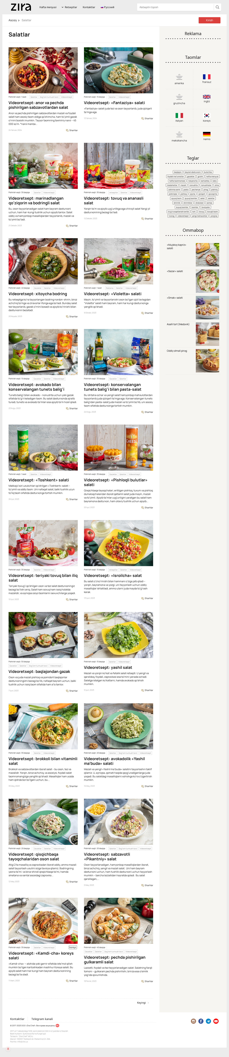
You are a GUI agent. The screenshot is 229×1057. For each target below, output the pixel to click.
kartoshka (205, 180)
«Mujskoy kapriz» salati (176, 246)
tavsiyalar (205, 207)
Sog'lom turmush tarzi (49, 97)
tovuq (201, 211)
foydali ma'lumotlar (175, 176)
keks (215, 180)
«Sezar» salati (175, 271)
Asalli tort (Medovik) (178, 324)
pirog (206, 189)
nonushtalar (206, 185)
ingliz (207, 101)
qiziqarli (201, 194)
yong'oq (213, 216)
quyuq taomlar (191, 198)
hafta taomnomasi (177, 180)
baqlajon (177, 172)
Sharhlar (73, 130)
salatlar (211, 198)
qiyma (192, 194)
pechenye (196, 189)
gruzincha (179, 103)
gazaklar (190, 176)
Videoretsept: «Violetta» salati (112, 293)
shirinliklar (188, 203)
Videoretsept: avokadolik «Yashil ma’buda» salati (114, 761)
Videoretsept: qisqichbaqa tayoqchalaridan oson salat (34, 856)
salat (202, 198)
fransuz (206, 82)
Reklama (109, 288)
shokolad (199, 203)
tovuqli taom (212, 211)
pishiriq (214, 189)
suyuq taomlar (182, 207)
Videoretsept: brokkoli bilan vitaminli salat (43, 761)
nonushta (193, 185)
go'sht (200, 176)
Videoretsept (66, 97)
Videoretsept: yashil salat (108, 667)
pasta (186, 189)
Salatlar (34, 97)
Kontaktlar (89, 7)
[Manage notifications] (8, 1048)
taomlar (194, 207)
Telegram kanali (42, 1019)
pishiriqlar (173, 194)
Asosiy (13, 20)
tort (194, 211)
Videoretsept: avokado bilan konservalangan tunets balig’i (36, 387)
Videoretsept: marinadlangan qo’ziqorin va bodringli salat (36, 200)
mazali (183, 185)
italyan (179, 120)
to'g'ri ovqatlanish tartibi (178, 211)
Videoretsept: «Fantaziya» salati (114, 102)
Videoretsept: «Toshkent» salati (39, 480)
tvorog (171, 216)
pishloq (184, 194)
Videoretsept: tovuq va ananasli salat (113, 200)
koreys (206, 120)
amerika (179, 83)
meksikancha (179, 140)
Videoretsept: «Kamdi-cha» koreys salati (41, 955)
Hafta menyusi (48, 7)
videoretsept (183, 216)
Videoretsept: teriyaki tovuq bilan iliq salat (43, 578)
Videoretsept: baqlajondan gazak (39, 671)
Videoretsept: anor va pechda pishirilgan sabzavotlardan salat (38, 105)
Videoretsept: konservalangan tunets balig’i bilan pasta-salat (112, 387)
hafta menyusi (212, 176)
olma (217, 185)
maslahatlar (172, 185)
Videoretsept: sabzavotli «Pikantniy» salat (107, 856)
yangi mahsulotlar (199, 216)
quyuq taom (176, 198)
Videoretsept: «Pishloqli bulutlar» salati (116, 482)
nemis (206, 139)
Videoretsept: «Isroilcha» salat (113, 575)
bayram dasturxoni (193, 172)
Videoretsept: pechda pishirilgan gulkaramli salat (115, 959)
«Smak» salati (175, 297)
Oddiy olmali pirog (177, 350)
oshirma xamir (174, 189)
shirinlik (177, 203)
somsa (209, 203)
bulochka (208, 172)
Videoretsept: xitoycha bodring (38, 293)
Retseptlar (71, 7)
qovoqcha (212, 194)
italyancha (193, 180)
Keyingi (141, 1002)
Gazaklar (37, 288)
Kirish (209, 20)
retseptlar (113, 192)
